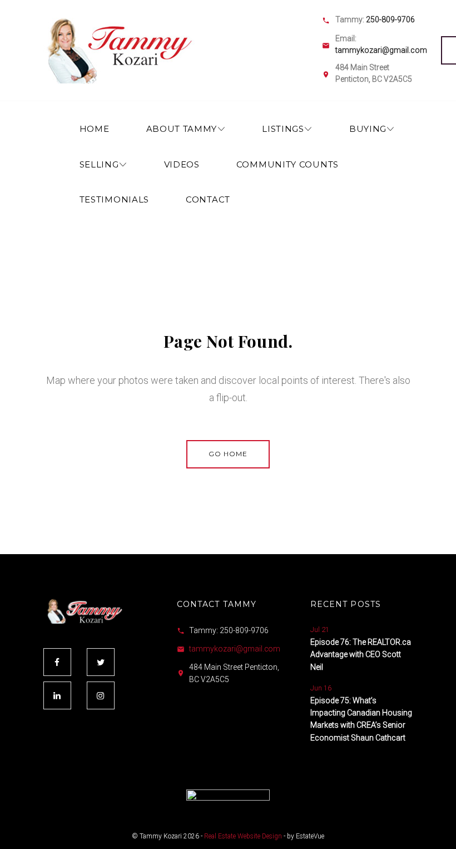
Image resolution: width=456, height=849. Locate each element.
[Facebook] (57, 662)
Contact (208, 199)
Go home (228, 454)
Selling (99, 164)
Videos (182, 164)
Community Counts (287, 164)
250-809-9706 (390, 19)
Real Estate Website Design (243, 836)
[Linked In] (57, 695)
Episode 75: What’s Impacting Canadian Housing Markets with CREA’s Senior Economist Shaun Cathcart (361, 719)
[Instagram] (101, 695)
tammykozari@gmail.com (381, 50)
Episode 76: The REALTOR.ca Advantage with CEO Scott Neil (360, 655)
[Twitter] (101, 662)
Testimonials (114, 199)
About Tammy (181, 129)
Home (95, 129)
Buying (367, 129)
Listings (283, 129)
